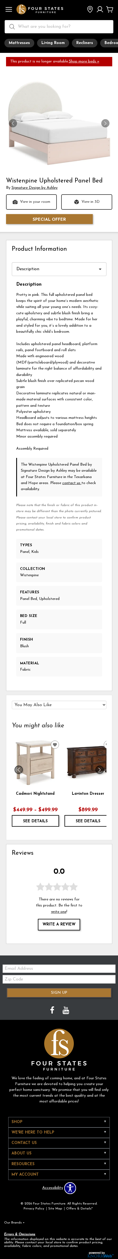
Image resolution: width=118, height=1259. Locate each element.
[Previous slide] (19, 770)
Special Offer (49, 219)
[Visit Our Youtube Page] (65, 1011)
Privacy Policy (34, 1208)
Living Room (53, 43)
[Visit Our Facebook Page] (53, 1011)
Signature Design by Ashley (35, 188)
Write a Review (59, 924)
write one (58, 912)
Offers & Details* (79, 1208)
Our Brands (14, 1222)
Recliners (84, 43)
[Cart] (110, 10)
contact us (72, 483)
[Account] (100, 10)
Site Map (55, 1208)
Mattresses (19, 43)
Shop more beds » (84, 61)
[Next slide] (99, 770)
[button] (8, 10)
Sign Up (59, 993)
